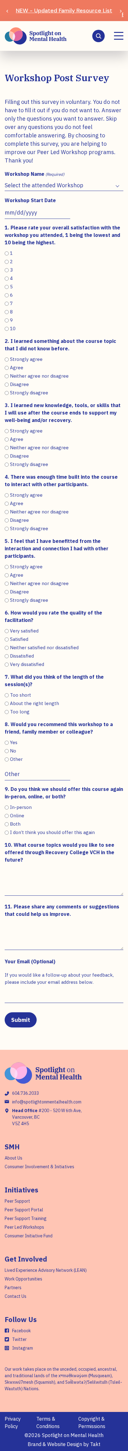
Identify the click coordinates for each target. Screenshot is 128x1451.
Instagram (22, 1348)
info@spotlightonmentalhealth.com (46, 1102)
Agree (16, 368)
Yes (13, 742)
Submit (20, 1019)
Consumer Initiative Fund (29, 1236)
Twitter (19, 1339)
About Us (13, 1158)
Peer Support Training (26, 1218)
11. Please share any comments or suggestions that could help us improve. (62, 910)
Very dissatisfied (27, 664)
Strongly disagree (29, 393)
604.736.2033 (25, 1093)
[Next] (120, 10)
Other (16, 759)
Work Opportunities (23, 1279)
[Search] (98, 36)
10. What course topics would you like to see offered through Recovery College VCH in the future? (59, 852)
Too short (20, 695)
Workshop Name (34, 174)
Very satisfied (24, 631)
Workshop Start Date (30, 200)
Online (17, 816)
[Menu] (118, 35)
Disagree (19, 384)
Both (15, 824)
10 (13, 328)
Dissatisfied (22, 656)
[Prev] (7, 10)
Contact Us (15, 1296)
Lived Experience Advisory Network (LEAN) (46, 1270)
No (13, 751)
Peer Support (17, 1201)
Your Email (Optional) (30, 961)
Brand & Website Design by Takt (64, 1444)
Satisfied (19, 639)
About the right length (34, 703)
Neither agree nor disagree (39, 376)
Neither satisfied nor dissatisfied (44, 647)
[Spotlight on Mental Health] (36, 36)
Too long (20, 712)
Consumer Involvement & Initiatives (39, 1166)
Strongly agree (26, 359)
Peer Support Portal (24, 1210)
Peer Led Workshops (24, 1227)
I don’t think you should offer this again (52, 832)
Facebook (21, 1330)
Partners (13, 1287)
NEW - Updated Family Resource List (64, 10)
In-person (21, 807)
